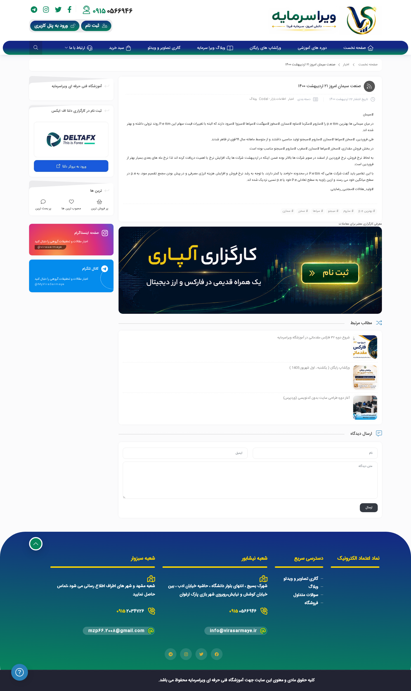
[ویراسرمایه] (325, 20)
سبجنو (332, 211)
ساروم (347, 211)
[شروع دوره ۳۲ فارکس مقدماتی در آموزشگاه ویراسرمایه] (365, 347)
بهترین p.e (365, 211)
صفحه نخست (368, 64)
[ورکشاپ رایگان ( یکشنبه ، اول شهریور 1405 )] (365, 377)
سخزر (301, 211)
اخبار (346, 64)
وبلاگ (253, 99)
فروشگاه (311, 603)
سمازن (286, 211)
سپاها (316, 211)
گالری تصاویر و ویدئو (301, 578)
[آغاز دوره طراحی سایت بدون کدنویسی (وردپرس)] (365, 407)
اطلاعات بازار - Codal (272, 99)
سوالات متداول (305, 595)
